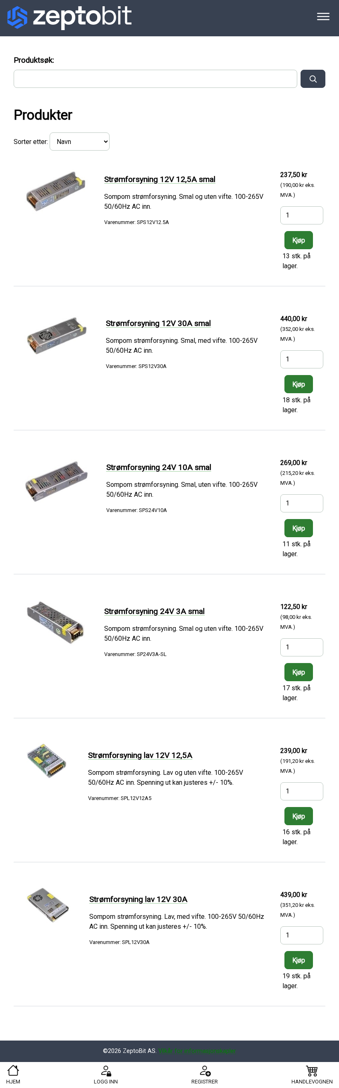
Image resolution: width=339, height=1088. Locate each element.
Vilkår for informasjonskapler (197, 1051)
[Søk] (313, 79)
